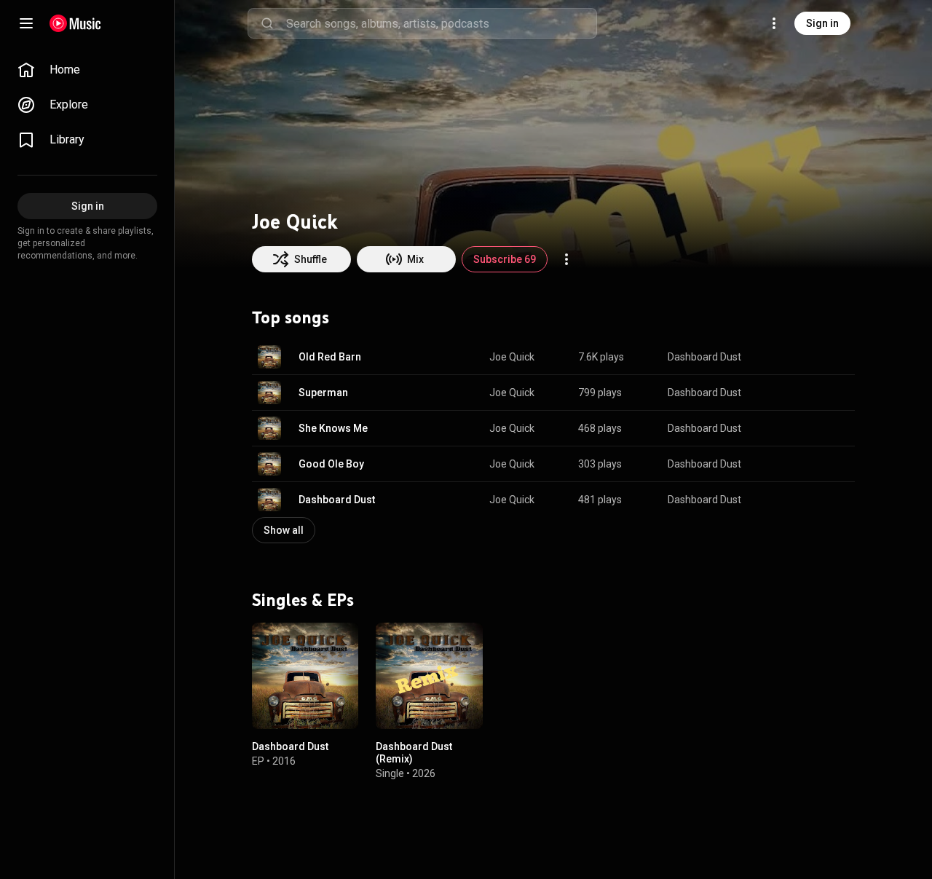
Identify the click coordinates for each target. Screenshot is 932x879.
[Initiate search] (267, 23)
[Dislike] (798, 357)
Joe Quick (511, 357)
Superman (323, 392)
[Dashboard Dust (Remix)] (429, 676)
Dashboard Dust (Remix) (414, 753)
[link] (87, 69)
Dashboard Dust (704, 357)
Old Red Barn (330, 357)
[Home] (75, 23)
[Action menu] (566, 259)
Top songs (290, 317)
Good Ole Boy (331, 464)
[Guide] (26, 23)
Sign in (822, 23)
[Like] (770, 357)
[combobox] (441, 23)
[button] (269, 356)
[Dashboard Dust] (305, 676)
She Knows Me (333, 428)
